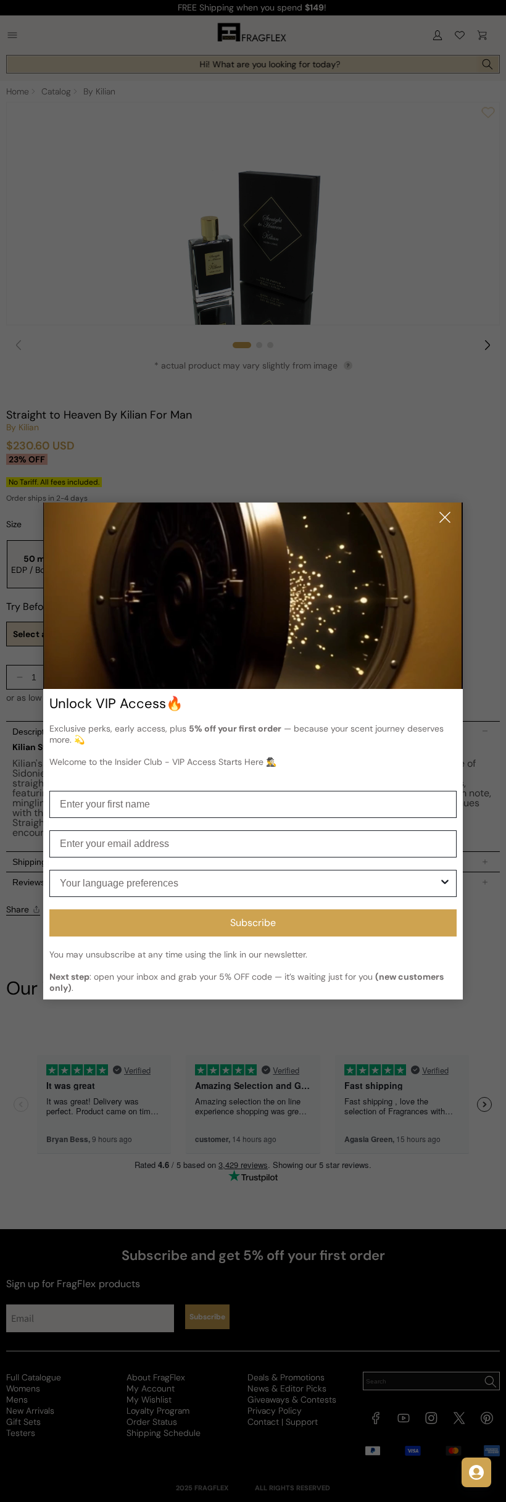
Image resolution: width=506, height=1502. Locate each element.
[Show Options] (445, 883)
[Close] (445, 518)
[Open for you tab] (476, 1472)
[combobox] (249, 883)
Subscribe (253, 922)
